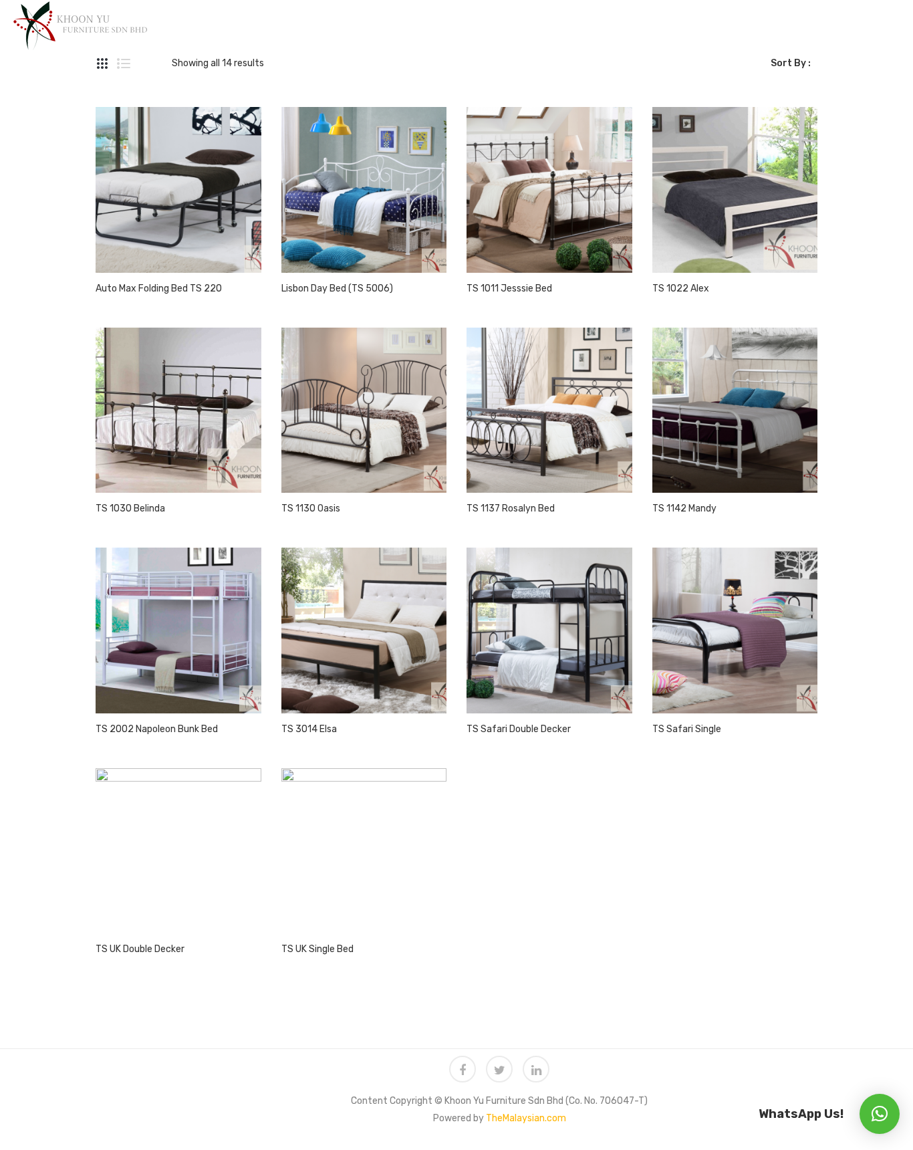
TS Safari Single (686, 729)
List (123, 63)
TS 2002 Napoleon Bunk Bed (157, 729)
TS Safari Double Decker (519, 729)
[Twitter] (499, 1069)
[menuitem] (253, 22)
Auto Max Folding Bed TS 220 (159, 288)
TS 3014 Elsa (309, 729)
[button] (880, 1114)
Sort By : (791, 63)
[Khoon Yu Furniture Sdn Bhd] (80, 25)
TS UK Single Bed (317, 949)
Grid (102, 63)
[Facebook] (462, 1069)
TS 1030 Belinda (130, 508)
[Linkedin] (536, 1069)
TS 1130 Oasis (310, 508)
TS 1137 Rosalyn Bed (511, 508)
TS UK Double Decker (140, 949)
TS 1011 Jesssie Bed (509, 288)
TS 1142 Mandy (684, 508)
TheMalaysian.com (526, 1118)
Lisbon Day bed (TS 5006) (337, 288)
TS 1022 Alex (680, 288)
